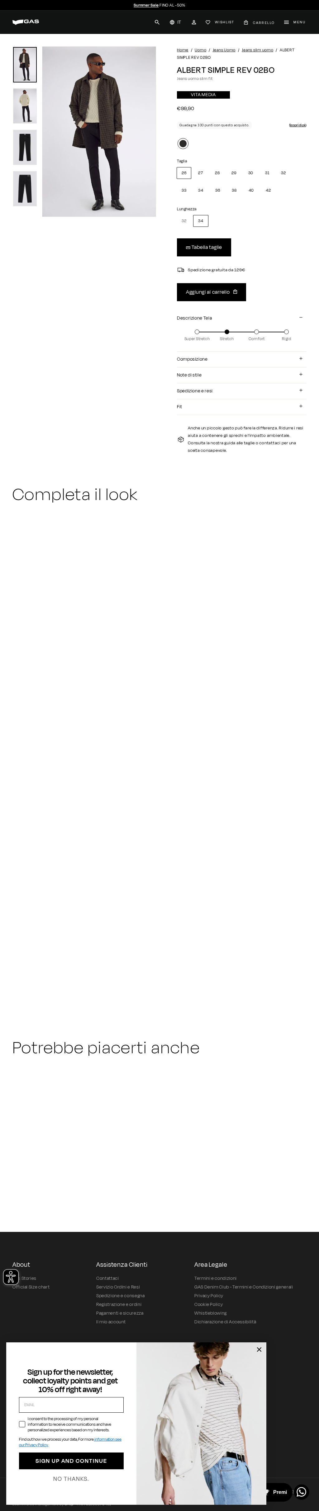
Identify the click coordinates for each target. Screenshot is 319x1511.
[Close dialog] (259, 1349)
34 (200, 190)
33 (184, 190)
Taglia (182, 161)
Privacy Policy (208, 1296)
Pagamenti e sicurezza (119, 1313)
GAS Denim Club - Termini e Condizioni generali (243, 1287)
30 (250, 173)
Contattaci (107, 1278)
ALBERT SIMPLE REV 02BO (50, 972)
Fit (179, 407)
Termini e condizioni (215, 1278)
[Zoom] (99, 132)
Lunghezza (187, 209)
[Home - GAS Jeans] (25, 22)
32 (283, 173)
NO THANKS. (71, 1479)
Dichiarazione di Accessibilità (225, 1322)
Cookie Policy (208, 1304)
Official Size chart (31, 1287)
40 (251, 190)
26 (184, 173)
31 (267, 173)
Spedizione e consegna (120, 1296)
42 (268, 190)
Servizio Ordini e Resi (118, 1287)
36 (217, 190)
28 (217, 173)
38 (234, 190)
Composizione (192, 359)
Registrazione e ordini (118, 1304)
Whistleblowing (210, 1313)
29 (233, 173)
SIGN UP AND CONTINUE (71, 1461)
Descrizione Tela (194, 318)
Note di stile (189, 375)
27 (200, 173)
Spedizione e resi (195, 391)
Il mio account (111, 1322)
